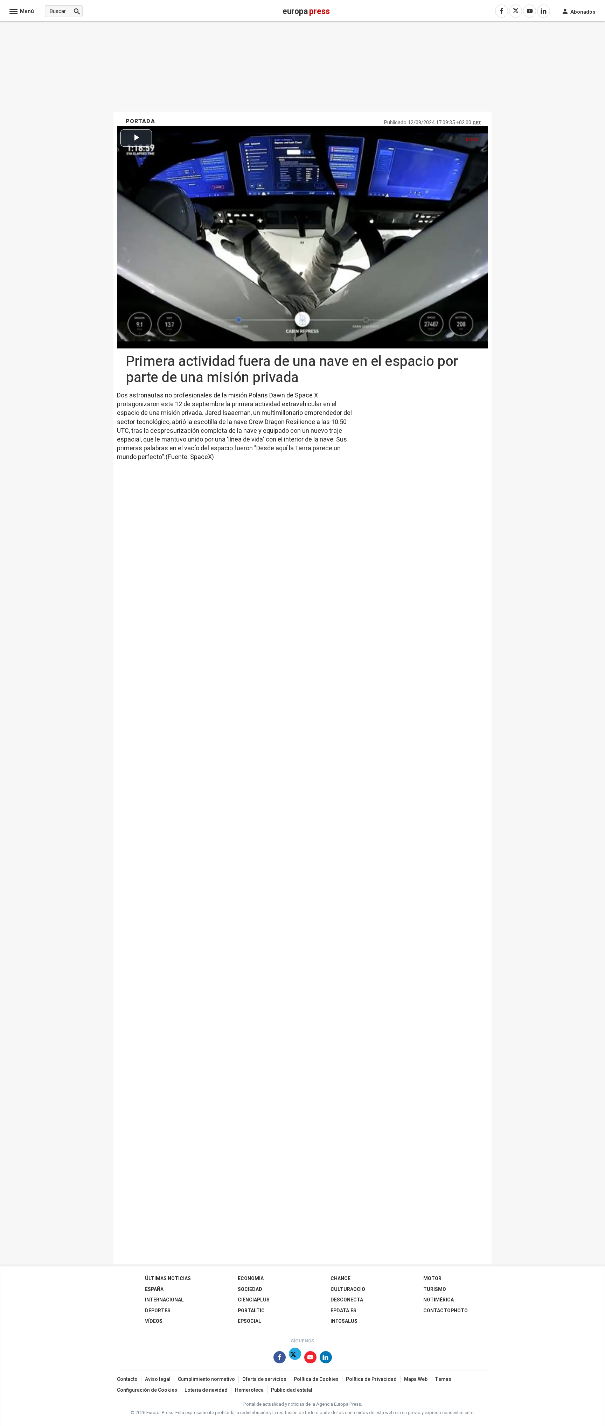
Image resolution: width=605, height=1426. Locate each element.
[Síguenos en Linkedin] (326, 1359)
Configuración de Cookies (147, 1390)
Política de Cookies (316, 1379)
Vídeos (153, 1321)
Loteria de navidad (206, 1390)
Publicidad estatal (291, 1390)
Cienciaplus (254, 1300)
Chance (340, 1278)
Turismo (434, 1289)
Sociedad (250, 1289)
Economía (251, 1278)
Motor (432, 1278)
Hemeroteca (249, 1390)
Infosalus (344, 1321)
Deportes (158, 1310)
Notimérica (438, 1300)
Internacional (164, 1300)
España (154, 1289)
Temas (443, 1379)
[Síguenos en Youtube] (310, 1359)
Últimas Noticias (168, 1278)
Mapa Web (415, 1379)
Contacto (127, 1379)
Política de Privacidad (371, 1379)
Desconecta (347, 1300)
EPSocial (249, 1321)
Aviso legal (158, 1379)
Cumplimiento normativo (206, 1379)
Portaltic (251, 1310)
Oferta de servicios (264, 1379)
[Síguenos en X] (295, 1359)
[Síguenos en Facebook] (279, 1359)
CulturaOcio (348, 1289)
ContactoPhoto (445, 1310)
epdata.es (343, 1310)
